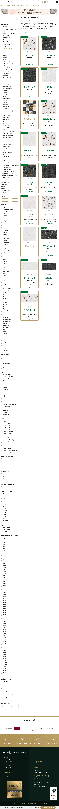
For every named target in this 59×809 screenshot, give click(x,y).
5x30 (4, 551)
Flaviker (5, 278)
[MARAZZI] (25, 728)
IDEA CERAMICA (8, 111)
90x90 (4, 656)
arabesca (5, 402)
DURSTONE (7, 76)
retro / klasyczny (7, 529)
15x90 (4, 590)
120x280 (5, 675)
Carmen (5, 346)
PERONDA (7, 134)
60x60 (4, 646)
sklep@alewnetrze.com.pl (23, 743)
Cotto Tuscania (7, 238)
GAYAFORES (7, 103)
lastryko (5, 512)
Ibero (4, 292)
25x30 (4, 606)
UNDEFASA (7, 156)
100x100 (5, 660)
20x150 (4, 602)
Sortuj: (22, 32)
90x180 (4, 658)
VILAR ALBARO (8, 158)
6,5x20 (4, 555)
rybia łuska (6, 398)
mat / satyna (6, 374)
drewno (5, 502)
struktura (5, 381)
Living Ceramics (7, 342)
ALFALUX (6, 38)
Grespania (6, 284)
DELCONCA (7, 71)
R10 (3, 461)
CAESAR (6, 59)
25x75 (4, 608)
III (3, 476)
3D (3, 494)
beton (4, 496)
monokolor (6, 520)
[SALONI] (17, 726)
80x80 (4, 654)
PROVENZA (7, 142)
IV (3, 478)
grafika (5, 514)
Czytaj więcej (36, 807)
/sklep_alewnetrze (51, 743)
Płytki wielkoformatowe (10, 165)
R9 (3, 459)
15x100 (4, 584)
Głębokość (6, 703)
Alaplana (5, 222)
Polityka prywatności (39, 786)
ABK (5, 31)
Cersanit (5, 348)
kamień (5, 506)
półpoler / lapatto (8, 376)
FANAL (6, 96)
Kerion (4, 296)
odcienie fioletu (7, 452)
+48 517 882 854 (7, 743)
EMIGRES (6, 84)
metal (4, 516)
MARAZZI (7, 123)
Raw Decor (6, 325)
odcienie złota (7, 438)
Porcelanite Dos (7, 319)
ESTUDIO (6, 94)
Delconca (5, 244)
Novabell (5, 311)
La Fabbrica (6, 304)
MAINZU (6, 125)
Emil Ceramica (7, 255)
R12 (3, 465)
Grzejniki (4, 186)
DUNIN (6, 74)
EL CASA (6, 80)
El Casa (5, 261)
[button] (32, 32)
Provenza (5, 317)
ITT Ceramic (6, 290)
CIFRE (6, 65)
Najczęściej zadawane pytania (42, 782)
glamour (5, 531)
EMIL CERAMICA (8, 86)
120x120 (5, 669)
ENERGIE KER (7, 88)
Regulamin (37, 784)
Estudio (5, 263)
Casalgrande (6, 242)
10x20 (4, 565)
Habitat (5, 286)
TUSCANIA (6, 154)
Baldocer (5, 230)
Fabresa (5, 269)
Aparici (5, 211)
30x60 (4, 629)
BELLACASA (7, 55)
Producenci (6, 190)
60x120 (4, 648)
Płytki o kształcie (8, 171)
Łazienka (5, 180)
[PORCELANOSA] (50, 726)
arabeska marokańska (9, 404)
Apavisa (5, 224)
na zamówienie (7, 357)
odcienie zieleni (7, 442)
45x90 (4, 637)
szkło (4, 518)
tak (4, 366)
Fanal (4, 273)
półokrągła (6, 412)
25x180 (4, 613)
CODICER (7, 67)
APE (5, 40)
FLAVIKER (6, 98)
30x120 (4, 617)
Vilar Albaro (6, 350)
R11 (3, 463)
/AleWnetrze (36, 743)
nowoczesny (6, 527)
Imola (4, 294)
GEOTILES (7, 105)
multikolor (5, 444)
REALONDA (7, 146)
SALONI (6, 148)
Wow (4, 338)
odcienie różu (6, 446)
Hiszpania (5, 681)
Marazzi (5, 307)
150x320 (5, 673)
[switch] (53, 798)
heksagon (5, 394)
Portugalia (6, 686)
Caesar (5, 240)
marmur (5, 508)
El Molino (5, 267)
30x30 (4, 623)
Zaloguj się (37, 764)
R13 (3, 467)
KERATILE (6, 117)
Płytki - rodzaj (8, 173)
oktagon (5, 392)
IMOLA (6, 113)
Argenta (5, 220)
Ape (4, 213)
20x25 (4, 598)
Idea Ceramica (7, 288)
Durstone (5, 249)
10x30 (4, 567)
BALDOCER (7, 53)
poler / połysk (7, 379)
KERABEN (6, 115)
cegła (4, 498)
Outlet (4, 192)
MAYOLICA (7, 127)
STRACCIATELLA (40, 5)
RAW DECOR (7, 144)
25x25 (4, 604)
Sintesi (4, 331)
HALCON (6, 109)
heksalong (6, 414)
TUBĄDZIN (7, 152)
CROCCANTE (8, 44)
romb (4, 400)
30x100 (4, 621)
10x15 (4, 563)
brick (4, 408)
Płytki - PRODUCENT (22, 5)
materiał (5, 510)
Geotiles (5, 282)
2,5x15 (4, 538)
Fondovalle (6, 271)
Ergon (4, 265)
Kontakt (36, 778)
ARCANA (32, 5)
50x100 (4, 642)
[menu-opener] (57, 2)
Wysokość (5, 692)
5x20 (4, 546)
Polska (4, 688)
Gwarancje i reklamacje (40, 772)
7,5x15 (4, 559)
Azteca (5, 228)
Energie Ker (6, 257)
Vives (4, 336)
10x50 (4, 571)
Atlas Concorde (7, 226)
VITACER (6, 160)
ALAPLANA (7, 35)
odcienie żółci (6, 423)
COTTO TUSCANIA (9, 69)
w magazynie (6, 359)
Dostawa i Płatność (39, 770)
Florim (4, 275)
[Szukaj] (38, 1)
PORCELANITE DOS (9, 136)
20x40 (4, 596)
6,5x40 (4, 553)
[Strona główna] (2, 5)
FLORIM (6, 100)
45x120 (4, 640)
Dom (3, 188)
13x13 (4, 577)
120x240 (5, 671)
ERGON (6, 92)
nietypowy (5, 410)
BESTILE (6, 57)
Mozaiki (5, 177)
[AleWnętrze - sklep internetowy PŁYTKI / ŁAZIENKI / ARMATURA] (3, 2)
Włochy (5, 684)
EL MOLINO (7, 82)
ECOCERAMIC (8, 78)
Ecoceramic (6, 251)
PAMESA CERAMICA (9, 131)
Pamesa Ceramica (8, 313)
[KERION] (9, 726)
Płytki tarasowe (7, 167)
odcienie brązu (7, 429)
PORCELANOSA (8, 138)
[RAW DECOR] (33, 726)
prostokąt (5, 389)
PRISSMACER (7, 140)
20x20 (4, 594)
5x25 (4, 540)
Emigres (5, 253)
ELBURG (7, 46)
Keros (4, 298)
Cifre (4, 236)
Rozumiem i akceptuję (48, 807)
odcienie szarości (7, 448)
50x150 (4, 644)
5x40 (4, 544)
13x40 (4, 580)
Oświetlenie (5, 182)
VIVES (6, 163)
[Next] (56, 12)
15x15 (4, 582)
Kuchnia (5, 184)
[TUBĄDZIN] (42, 726)
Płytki (13, 5)
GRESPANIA (7, 107)
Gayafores (6, 280)
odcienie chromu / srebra (10, 436)
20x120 (4, 600)
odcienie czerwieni (8, 431)
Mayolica (5, 309)
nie (3, 368)
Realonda (5, 327)
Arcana (5, 218)
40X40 (4, 627)
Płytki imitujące (8, 169)
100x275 (5, 662)
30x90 (4, 631)
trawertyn (5, 504)
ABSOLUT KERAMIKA (9, 33)
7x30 (4, 557)
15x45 (4, 588)
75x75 (4, 652)
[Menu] (56, 788)
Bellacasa (5, 232)
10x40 (4, 569)
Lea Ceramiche (7, 340)
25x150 (4, 615)
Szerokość (5, 698)
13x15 (4, 575)
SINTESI (6, 150)
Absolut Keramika (8, 209)
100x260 (5, 664)
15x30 (4, 586)
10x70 (4, 573)
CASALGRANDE (8, 63)
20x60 (4, 592)
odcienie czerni (7, 433)
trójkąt (4, 396)
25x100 (4, 611)
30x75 (4, 625)
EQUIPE (6, 90)
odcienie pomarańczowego (10, 450)
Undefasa (5, 333)
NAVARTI (6, 129)
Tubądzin (5, 344)
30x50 (4, 619)
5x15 (4, 548)
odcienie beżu (6, 427)
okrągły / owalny (7, 406)
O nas (35, 780)
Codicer (5, 234)
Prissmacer (6, 323)
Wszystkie (7, 5)
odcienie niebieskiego (9, 440)
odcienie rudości (7, 425)
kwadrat (5, 387)
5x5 (4, 542)
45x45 (4, 635)
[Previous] (3, 12)
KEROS (6, 119)
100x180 (5, 666)
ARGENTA (6, 51)
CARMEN (6, 61)
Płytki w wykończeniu (10, 175)
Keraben (5, 302)
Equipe (4, 259)
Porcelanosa (6, 321)
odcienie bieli (6, 421)
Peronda (5, 315)
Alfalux (5, 215)
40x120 (4, 633)
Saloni (4, 329)
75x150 (4, 650)
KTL (4, 121)
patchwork (6, 500)
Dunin (4, 247)
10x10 (4, 561)
